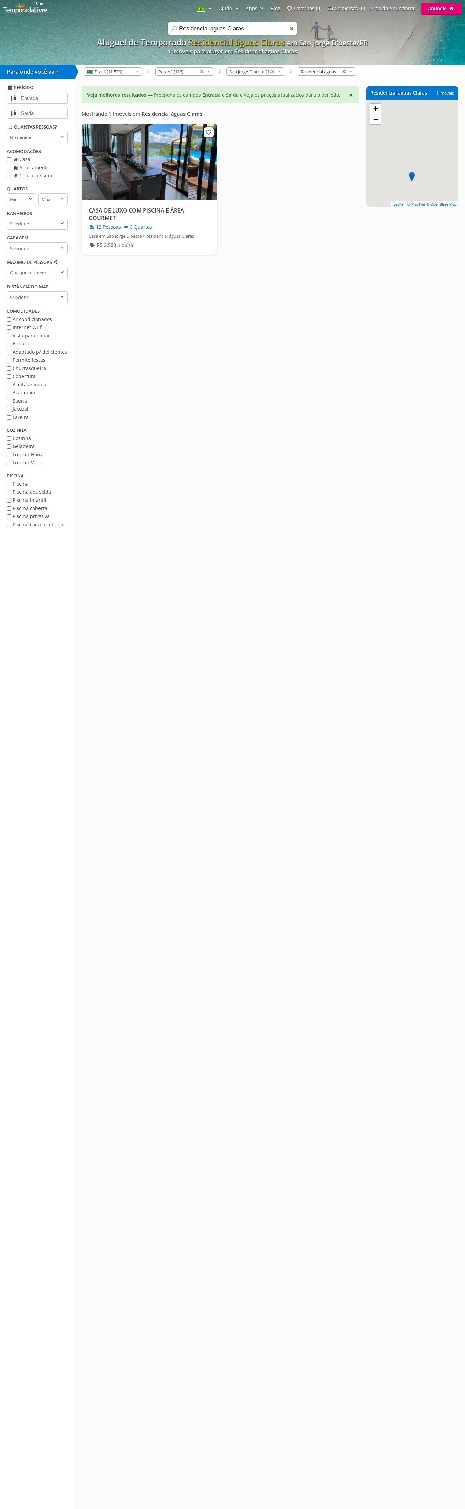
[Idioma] (205, 8)
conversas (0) (350, 8)
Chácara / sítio (35, 175)
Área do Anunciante (393, 8)
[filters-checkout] (14, 112)
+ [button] (375, 108)
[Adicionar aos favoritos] (209, 132)
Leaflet (398, 204)
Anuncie (438, 8)
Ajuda (226, 8)
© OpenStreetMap (441, 204)
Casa (24, 159)
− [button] (375, 119)
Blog (275, 8)
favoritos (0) (307, 8)
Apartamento (33, 167)
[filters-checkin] (14, 98)
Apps (252, 8)
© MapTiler (416, 204)
